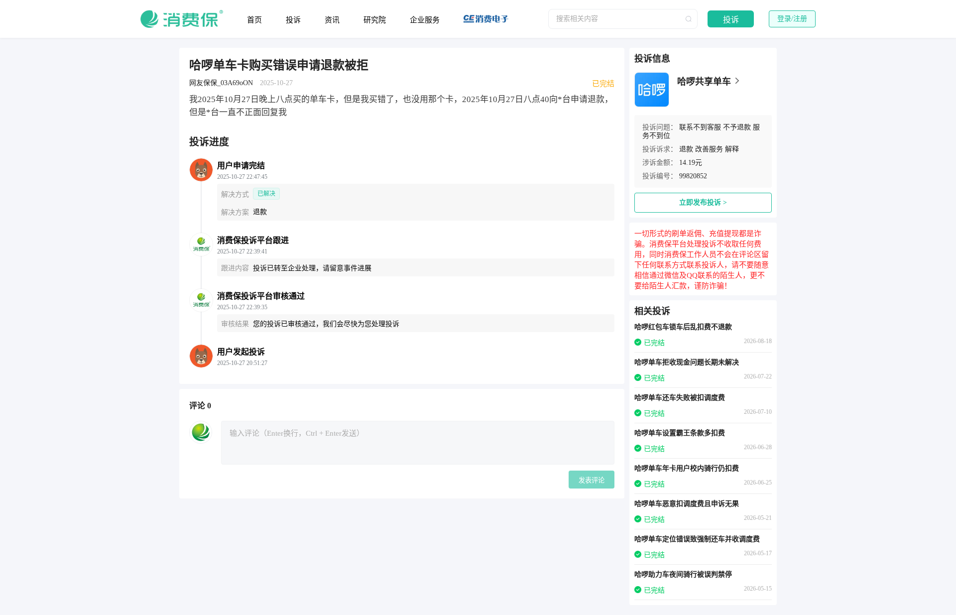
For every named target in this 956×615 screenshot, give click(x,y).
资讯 (332, 20)
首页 (254, 20)
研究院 (374, 20)
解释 (732, 149)
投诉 (293, 20)
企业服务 (425, 20)
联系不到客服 (700, 127)
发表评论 (591, 480)
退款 (686, 149)
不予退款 (737, 127)
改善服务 (709, 149)
